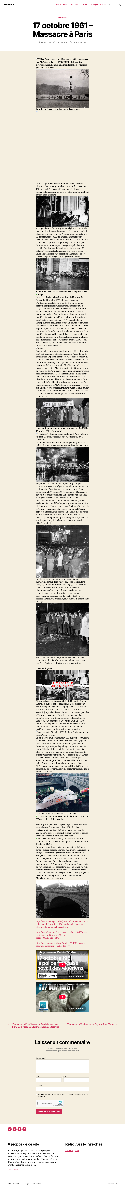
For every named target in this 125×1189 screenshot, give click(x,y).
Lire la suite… (14, 1170)
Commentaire (41, 1058)
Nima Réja (47, 42)
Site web (39, 1085)
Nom (38, 1076)
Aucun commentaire (79, 42)
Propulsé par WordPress (33, 1184)
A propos (94, 4)
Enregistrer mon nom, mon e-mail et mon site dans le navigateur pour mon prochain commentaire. (63, 1095)
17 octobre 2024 (61, 42)
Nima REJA (9, 4)
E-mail (66, 1076)
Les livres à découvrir (71, 4)
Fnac (77, 1150)
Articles (84, 4)
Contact (103, 4)
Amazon (69, 1150)
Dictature (62, 17)
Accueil (58, 4)
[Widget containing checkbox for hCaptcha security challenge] (50, 1103)
